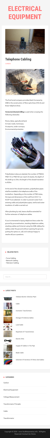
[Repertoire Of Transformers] (18, 334)
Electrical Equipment (10, 390)
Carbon (8, 63)
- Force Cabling (10, 258)
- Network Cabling (11, 260)
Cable (5, 411)
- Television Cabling (12, 263)
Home (33, 434)
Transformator (8, 418)
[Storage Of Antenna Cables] (18, 320)
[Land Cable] (13, 327)
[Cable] (11, 306)
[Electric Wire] (13, 341)
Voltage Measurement (11, 397)
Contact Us (26, 434)
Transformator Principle (12, 404)
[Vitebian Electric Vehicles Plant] (19, 299)
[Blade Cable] (13, 355)
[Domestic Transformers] (17, 313)
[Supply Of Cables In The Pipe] (19, 348)
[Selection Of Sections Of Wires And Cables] (23, 362)
